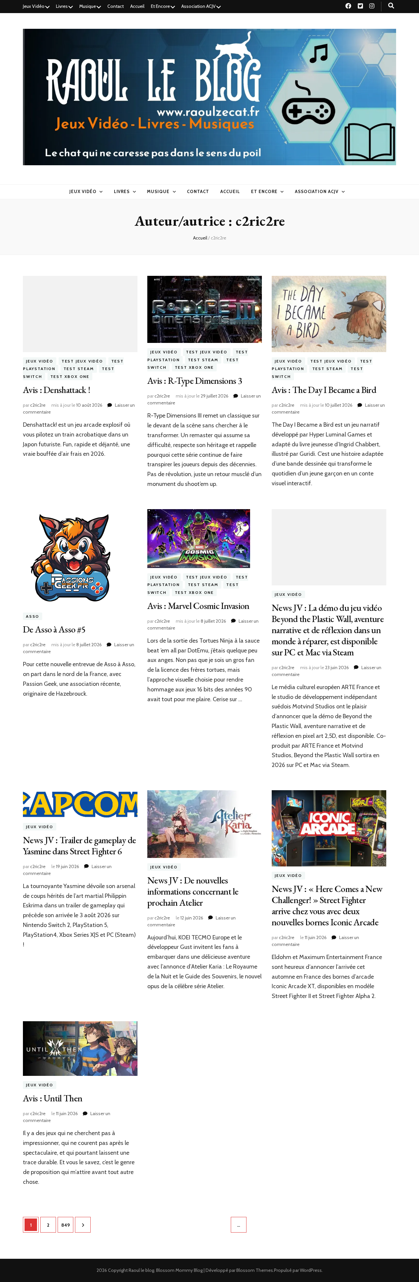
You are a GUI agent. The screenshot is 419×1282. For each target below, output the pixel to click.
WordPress (311, 1270)
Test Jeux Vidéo (82, 361)
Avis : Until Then (52, 1098)
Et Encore (160, 6)
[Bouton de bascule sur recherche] (391, 6)
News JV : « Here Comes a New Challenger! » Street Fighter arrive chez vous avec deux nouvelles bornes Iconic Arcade (327, 905)
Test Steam (79, 368)
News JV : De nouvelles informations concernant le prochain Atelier (193, 891)
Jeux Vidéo (34, 6)
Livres (62, 6)
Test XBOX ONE (69, 376)
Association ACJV (198, 6)
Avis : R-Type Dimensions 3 (194, 380)
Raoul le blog (141, 1270)
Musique (87, 6)
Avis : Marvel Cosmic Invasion (198, 606)
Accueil (137, 6)
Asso (32, 616)
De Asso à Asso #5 (54, 629)
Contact (115, 6)
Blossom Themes (254, 1270)
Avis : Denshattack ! (56, 390)
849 (66, 1225)
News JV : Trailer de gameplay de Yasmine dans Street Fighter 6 (79, 845)
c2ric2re (38, 405)
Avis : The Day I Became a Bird (324, 390)
